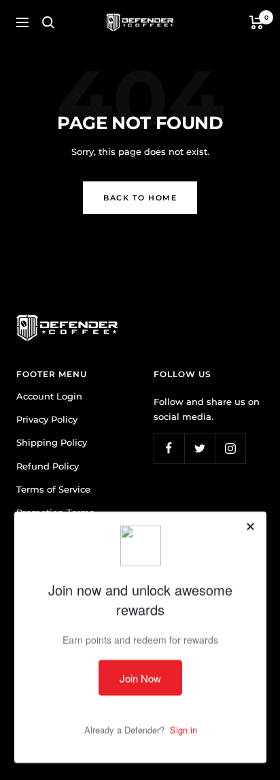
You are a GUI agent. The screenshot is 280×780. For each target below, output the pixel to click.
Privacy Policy (46, 419)
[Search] (48, 22)
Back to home (140, 197)
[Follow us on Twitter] (199, 448)
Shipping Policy (51, 442)
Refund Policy (47, 466)
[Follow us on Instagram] (230, 448)
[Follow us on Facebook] (169, 448)
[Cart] (256, 22)
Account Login (49, 396)
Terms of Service (53, 489)
